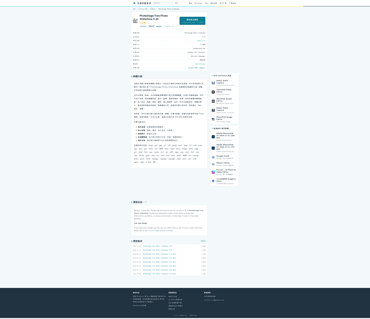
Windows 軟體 (142, 9)
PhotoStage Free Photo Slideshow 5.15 (157, 250)
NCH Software (200, 64)
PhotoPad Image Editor (224, 118)
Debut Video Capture (222, 81)
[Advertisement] (169, 183)
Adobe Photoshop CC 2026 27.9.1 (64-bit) (226, 135)
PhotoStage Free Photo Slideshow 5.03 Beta (159, 270)
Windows (199, 3)
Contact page (153, 231)
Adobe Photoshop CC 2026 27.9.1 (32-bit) (226, 146)
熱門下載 (223, 3)
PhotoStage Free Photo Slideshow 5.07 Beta (159, 262)
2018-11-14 (201, 40)
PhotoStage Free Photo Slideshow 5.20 (157, 246)
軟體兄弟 (172, 309)
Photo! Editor (223, 163)
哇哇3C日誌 (173, 296)
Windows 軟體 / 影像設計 (196, 68)
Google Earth (223, 156)
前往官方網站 (192, 20)
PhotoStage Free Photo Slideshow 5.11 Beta (159, 254)
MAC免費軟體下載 (175, 303)
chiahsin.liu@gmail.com (214, 300)
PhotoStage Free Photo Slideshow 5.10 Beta (159, 258)
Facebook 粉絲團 (139, 305)
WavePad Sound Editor (224, 100)
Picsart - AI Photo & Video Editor (226, 171)
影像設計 (153, 9)
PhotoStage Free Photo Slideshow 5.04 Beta (159, 266)
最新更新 (214, 3)
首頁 (190, 3)
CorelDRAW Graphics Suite (226, 180)
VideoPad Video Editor (224, 90)
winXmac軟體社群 (175, 300)
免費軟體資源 (144, 3)
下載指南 (232, 3)
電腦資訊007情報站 (176, 306)
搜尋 (176, 3)
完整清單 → (204, 241)
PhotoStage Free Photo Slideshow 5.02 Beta (159, 274)
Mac (206, 3)
